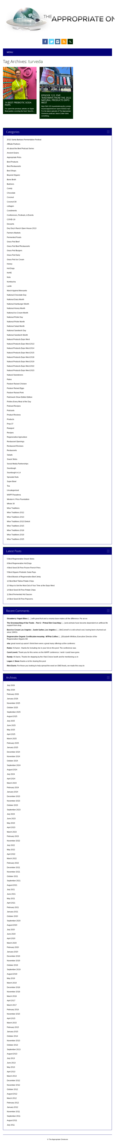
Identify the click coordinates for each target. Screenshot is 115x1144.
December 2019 (13, 956)
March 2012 (12, 1098)
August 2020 (12, 925)
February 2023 (13, 836)
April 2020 (11, 938)
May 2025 (11, 730)
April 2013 (11, 1072)
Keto (9, 277)
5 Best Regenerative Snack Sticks (20, 559)
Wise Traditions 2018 (15, 530)
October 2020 (12, 916)
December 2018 (13, 987)
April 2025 (11, 734)
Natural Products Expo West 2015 (20, 353)
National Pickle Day (15, 317)
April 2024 (11, 779)
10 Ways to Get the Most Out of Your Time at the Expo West (31, 586)
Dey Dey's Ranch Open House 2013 (21, 228)
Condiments (12, 211)
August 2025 (12, 716)
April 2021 (11, 903)
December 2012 (13, 1080)
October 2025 (12, 708)
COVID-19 (11, 219)
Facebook (45, 41)
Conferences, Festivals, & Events (20, 215)
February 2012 (13, 1103)
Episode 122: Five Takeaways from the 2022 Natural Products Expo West (56, 99)
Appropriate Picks (14, 157)
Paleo (9, 379)
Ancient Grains (13, 153)
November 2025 (13, 703)
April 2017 (11, 1001)
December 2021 (13, 867)
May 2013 (11, 1067)
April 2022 (11, 854)
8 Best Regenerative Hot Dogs (19, 563)
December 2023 (13, 796)
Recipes (10, 433)
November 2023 (13, 801)
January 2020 (12, 952)
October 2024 (12, 761)
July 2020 (11, 930)
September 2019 (14, 969)
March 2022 (12, 858)
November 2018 (13, 992)
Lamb (9, 286)
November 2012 (13, 1085)
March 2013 (12, 1076)
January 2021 (12, 912)
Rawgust (10, 428)
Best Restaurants (14, 166)
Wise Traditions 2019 (15, 535)
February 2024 (13, 787)
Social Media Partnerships (17, 464)
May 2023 (11, 823)
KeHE (9, 273)
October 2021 (12, 876)
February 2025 (13, 743)
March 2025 (12, 739)
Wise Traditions (13, 508)
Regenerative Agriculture (17, 437)
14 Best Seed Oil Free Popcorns (20, 599)
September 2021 (14, 881)
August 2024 (12, 770)
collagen (10, 206)
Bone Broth (11, 180)
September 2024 (14, 765)
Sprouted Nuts (13, 477)
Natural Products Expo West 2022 (20, 366)
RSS (64, 41)
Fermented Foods (14, 237)
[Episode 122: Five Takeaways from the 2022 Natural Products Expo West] (56, 91)
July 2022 (11, 845)
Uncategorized (13, 490)
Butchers (10, 184)
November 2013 (13, 1041)
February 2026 (13, 694)
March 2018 (12, 996)
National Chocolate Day (16, 295)
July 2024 (11, 774)
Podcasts (10, 410)
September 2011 (13, 1116)
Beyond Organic (13, 175)
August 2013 (12, 1054)
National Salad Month (16, 326)
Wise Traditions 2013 (15, 517)
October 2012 (12, 1089)
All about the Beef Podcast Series (20, 148)
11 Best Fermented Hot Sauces (19, 594)
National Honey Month (16, 308)
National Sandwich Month (17, 335)
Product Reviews (14, 415)
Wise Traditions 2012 (15, 512)
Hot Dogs (11, 268)
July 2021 (11, 889)
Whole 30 (11, 504)
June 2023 (11, 819)
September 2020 (14, 921)
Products (10, 419)
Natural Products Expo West (18, 339)
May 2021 (11, 898)
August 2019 (12, 974)
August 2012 (12, 1094)
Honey (9, 264)
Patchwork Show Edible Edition (19, 397)
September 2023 (14, 810)
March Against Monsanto (17, 291)
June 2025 (11, 725)
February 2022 (13, 863)
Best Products (12, 162)
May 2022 (11, 850)
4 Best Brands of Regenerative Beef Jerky (24, 577)
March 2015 (12, 1023)
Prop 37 (10, 424)
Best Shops (11, 171)
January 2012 (12, 1107)
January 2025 (12, 747)
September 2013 (14, 1049)
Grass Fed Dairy (13, 255)
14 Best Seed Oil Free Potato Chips (21, 590)
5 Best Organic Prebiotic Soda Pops (21, 572)
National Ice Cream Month (17, 313)
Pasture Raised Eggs (15, 388)
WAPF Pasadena (14, 495)
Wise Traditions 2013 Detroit (18, 521)
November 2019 (13, 961)
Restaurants (12, 450)
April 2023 (11, 827)
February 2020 (13, 947)
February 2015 (13, 1027)
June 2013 (11, 1063)
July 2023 (11, 814)
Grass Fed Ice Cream (15, 260)
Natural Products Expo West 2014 (20, 348)
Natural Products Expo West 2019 (20, 362)
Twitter (51, 41)
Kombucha (11, 282)
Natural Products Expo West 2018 (20, 357)
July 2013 (11, 1058)
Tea (8, 486)
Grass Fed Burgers (14, 251)
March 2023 (12, 832)
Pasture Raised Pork (15, 393)
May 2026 (11, 690)
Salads (10, 455)
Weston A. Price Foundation (18, 499)
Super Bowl (11, 481)
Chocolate (11, 193)
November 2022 (13, 841)
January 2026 (12, 699)
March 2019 (12, 983)
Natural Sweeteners (15, 375)
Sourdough (11, 468)
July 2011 (11, 1125)
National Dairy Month (15, 299)
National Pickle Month (16, 322)
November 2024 (13, 756)
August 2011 (12, 1120)
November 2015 (13, 1014)
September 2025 (14, 712)
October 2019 (12, 965)
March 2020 (12, 943)
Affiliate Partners (13, 144)
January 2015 (12, 1032)
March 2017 (12, 1005)
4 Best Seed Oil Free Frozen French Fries (23, 568)
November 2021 (13, 872)
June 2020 (11, 934)
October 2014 (12, 1036)
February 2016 (13, 1010)
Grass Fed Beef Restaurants (18, 246)
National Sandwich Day (16, 330)
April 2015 (11, 1018)
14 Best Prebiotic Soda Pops (18, 103)
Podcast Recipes (14, 406)
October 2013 (12, 1045)
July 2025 (11, 721)
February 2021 (13, 907)
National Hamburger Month (18, 304)
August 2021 (12, 885)
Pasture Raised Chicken (17, 384)
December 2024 (13, 752)
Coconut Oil (11, 202)
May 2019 (11, 978)
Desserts (10, 224)
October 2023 (12, 805)
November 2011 (13, 1112)
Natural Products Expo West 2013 (20, 344)
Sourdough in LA (14, 473)
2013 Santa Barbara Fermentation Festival (24, 140)
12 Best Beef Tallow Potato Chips (20, 581)
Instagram (57, 41)
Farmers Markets (14, 233)
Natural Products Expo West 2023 (20, 370)
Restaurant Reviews (15, 446)
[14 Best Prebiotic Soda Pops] (20, 98)
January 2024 (12, 792)
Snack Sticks (12, 459)
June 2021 (11, 894)
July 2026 (11, 685)
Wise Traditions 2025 (15, 539)
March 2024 (12, 783)
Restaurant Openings (15, 441)
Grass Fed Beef (13, 242)
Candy (9, 188)
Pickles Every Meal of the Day (19, 402)
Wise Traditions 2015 (15, 526)
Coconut (10, 197)
